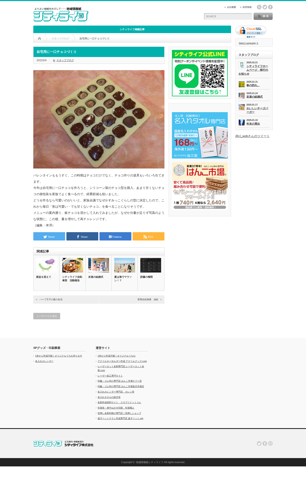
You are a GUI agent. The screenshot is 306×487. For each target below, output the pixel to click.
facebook (270, 7)
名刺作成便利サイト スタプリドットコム (119, 402)
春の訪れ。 (253, 85)
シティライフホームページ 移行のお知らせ (253, 69)
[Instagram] (270, 443)
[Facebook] (264, 443)
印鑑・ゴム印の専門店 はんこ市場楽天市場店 (121, 386)
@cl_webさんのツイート (252, 136)
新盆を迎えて (43, 276)
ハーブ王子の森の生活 (51, 299)
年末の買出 (253, 123)
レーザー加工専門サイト (110, 375)
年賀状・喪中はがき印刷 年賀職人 (116, 407)
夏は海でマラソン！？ (123, 278)
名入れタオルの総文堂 (109, 397)
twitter (264, 7)
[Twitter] (259, 443)
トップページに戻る (46, 316)
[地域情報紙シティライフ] (60, 20)
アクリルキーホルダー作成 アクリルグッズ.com (122, 361)
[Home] (39, 38)
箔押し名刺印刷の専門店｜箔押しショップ (119, 413)
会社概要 (231, 7)
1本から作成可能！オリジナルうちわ (117, 355)
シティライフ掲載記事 (132, 29)
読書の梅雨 (146, 276)
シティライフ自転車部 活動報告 (72, 278)
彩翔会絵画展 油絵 (148, 299)
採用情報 (247, 7)
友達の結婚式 (95, 276)
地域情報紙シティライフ (149, 462)
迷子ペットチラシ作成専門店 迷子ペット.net (120, 418)
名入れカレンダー (44, 361)
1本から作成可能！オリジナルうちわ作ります (58, 355)
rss (259, 7)
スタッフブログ (65, 60)
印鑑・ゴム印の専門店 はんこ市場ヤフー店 (120, 381)
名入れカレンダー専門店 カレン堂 (116, 391)
